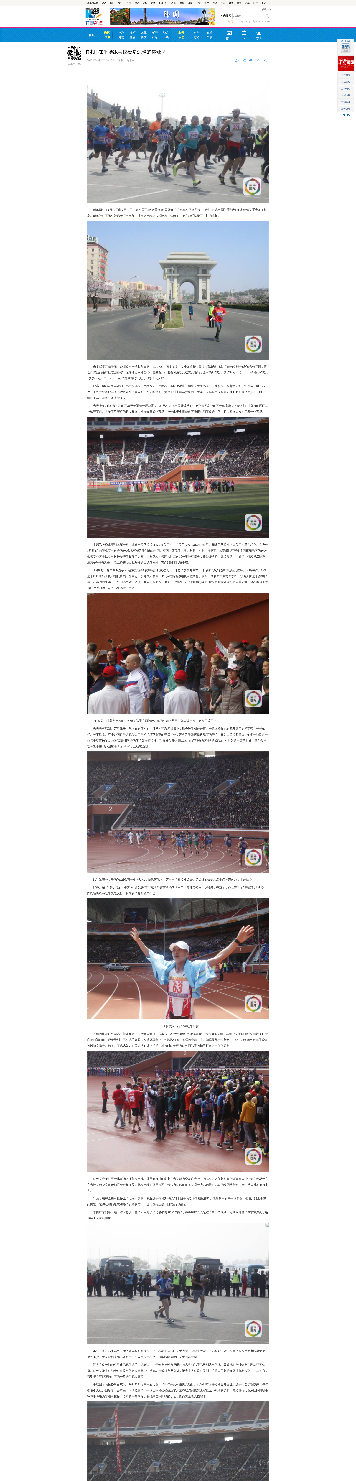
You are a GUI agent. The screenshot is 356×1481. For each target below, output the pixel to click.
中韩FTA (266, 21)
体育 (239, 3)
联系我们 (266, 9)
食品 (263, 3)
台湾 (198, 3)
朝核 (248, 21)
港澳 (190, 3)
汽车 (247, 3)
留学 (209, 37)
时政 (104, 3)
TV (244, 31)
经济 (133, 32)
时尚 (231, 3)
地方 (166, 32)
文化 (144, 32)
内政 (121, 32)
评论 (155, 37)
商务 (259, 31)
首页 (92, 35)
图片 (206, 3)
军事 (182, 3)
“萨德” (241, 21)
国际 (112, 3)
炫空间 (172, 3)
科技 (255, 3)
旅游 (209, 32)
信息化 (162, 3)
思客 (153, 3)
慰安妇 (256, 21)
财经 (120, 3)
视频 (214, 3)
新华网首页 (92, 3)
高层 (128, 3)
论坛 (145, 3)
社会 (133, 37)
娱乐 (223, 3)
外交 (121, 37)
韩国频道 (97, 16)
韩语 (166, 37)
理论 (137, 3)
